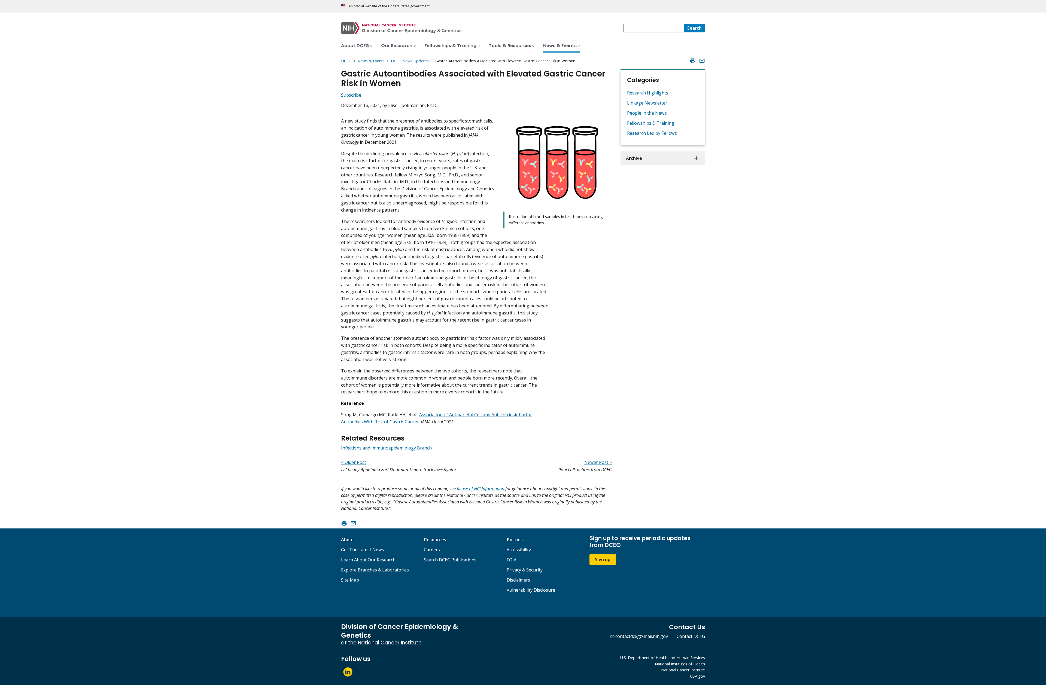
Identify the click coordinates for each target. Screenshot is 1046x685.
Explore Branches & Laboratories (375, 570)
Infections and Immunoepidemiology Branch (386, 448)
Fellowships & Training (650, 123)
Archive (634, 158)
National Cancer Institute (683, 669)
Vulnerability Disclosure (531, 590)
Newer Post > (598, 462)
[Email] (702, 61)
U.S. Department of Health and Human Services (662, 657)
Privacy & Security (525, 570)
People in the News (647, 113)
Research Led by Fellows (652, 133)
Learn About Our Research (368, 560)
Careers (432, 550)
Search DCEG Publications (450, 560)
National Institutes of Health (680, 663)
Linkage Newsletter (647, 103)
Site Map (350, 580)
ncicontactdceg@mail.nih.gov (639, 636)
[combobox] (653, 28)
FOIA (511, 560)
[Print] (693, 61)
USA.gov (697, 676)
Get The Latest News (362, 550)
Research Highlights (647, 93)
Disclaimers (518, 580)
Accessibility (519, 550)
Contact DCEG (691, 636)
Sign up (602, 559)
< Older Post (353, 462)
